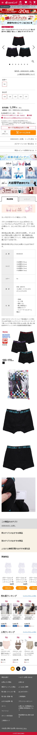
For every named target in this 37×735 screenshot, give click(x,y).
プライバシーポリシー (25, 701)
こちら (24, 728)
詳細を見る (8, 588)
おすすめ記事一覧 (7, 701)
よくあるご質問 (23, 687)
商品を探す (5, 677)
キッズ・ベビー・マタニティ (20, 6)
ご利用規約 (22, 696)
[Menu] (2, 2)
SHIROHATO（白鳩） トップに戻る (22, 139)
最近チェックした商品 (8, 687)
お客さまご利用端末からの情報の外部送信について (26, 708)
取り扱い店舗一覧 (7, 696)
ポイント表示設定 (7, 715)
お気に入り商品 (6, 682)
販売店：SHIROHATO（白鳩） (25, 71)
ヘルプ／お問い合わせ (25, 677)
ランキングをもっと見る (29, 596)
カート (4, 706)
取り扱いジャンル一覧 (8, 691)
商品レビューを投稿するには (24, 150)
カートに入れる (23, 132)
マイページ (5, 711)
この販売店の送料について (26, 74)
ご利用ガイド (6, 720)
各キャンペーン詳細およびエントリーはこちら (17, 118)
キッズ (33, 6)
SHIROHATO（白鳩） (9, 525)
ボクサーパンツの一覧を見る (24, 144)
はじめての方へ (23, 691)
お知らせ (21, 682)
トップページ (5, 6)
